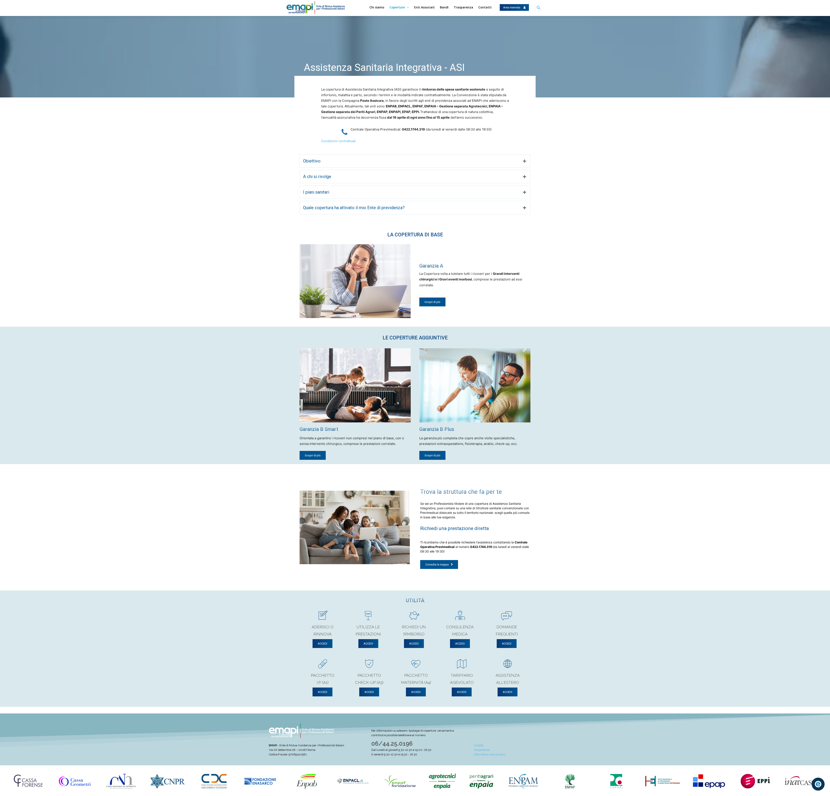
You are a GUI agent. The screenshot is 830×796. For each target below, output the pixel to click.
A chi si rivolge (317, 176)
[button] (538, 8)
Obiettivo (312, 161)
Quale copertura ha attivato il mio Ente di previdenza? (354, 207)
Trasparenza (482, 749)
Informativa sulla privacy (490, 754)
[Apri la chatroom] (818, 784)
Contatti (479, 745)
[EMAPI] (319, 7)
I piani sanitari (316, 192)
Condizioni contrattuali (338, 141)
